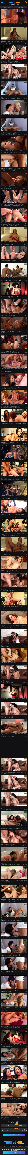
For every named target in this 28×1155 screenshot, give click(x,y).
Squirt (16, 627)
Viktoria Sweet (4, 426)
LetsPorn (25, 43)
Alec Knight (3, 388)
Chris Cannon (9, 188)
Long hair (11, 664)
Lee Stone (3, 407)
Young (2, 571)
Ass (9, 62)
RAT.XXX (25, 443)
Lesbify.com (9, 1129)
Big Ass (18, 62)
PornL (26, 62)
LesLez (25, 736)
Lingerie (12, 590)
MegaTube (25, 25)
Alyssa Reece (4, 864)
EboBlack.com (9, 1125)
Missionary (12, 98)
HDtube (25, 535)
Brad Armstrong (9, 334)
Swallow (6, 244)
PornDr (25, 206)
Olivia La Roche (4, 883)
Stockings (3, 43)
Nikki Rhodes (4, 152)
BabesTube (24, 845)
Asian (10, 43)
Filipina (11, 80)
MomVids (25, 682)
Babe (7, 1063)
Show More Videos (14, 1135)
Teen (7, 43)
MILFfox (25, 388)
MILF (14, 170)
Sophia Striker (4, 535)
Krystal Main (3, 627)
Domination (19, 25)
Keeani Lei (3, 206)
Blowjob (14, 25)
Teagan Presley (4, 62)
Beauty (7, 206)
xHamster (25, 280)
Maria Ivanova (4, 479)
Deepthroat (10, 991)
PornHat (25, 80)
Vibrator (12, 736)
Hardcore (10, 25)
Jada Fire (3, 188)
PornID (25, 517)
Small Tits (12, 116)
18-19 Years (11, 883)
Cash (13, 627)
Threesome (15, 261)
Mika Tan (3, 352)
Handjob (12, 443)
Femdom (22, 460)
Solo (2, 700)
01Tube (25, 170)
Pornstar (11, 244)
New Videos (7, 7)
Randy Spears (4, 25)
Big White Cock (10, 280)
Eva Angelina (3, 261)
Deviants (25, 883)
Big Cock (18, 170)
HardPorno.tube (23, 627)
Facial (2, 244)
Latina (11, 646)
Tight (8, 864)
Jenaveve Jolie (4, 828)
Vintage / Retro (8, 297)
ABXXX (25, 225)
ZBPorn (25, 460)
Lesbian (9, 479)
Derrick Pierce (4, 98)
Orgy (13, 188)
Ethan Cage (9, 152)
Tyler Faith (3, 334)
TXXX (26, 1028)
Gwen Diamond (4, 460)
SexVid (25, 426)
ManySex (25, 1082)
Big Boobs (13, 62)
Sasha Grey (3, 225)
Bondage (20, 261)
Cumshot (11, 1063)
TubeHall (14, 2)
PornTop (25, 1101)
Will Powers (3, 280)
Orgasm (5, 700)
